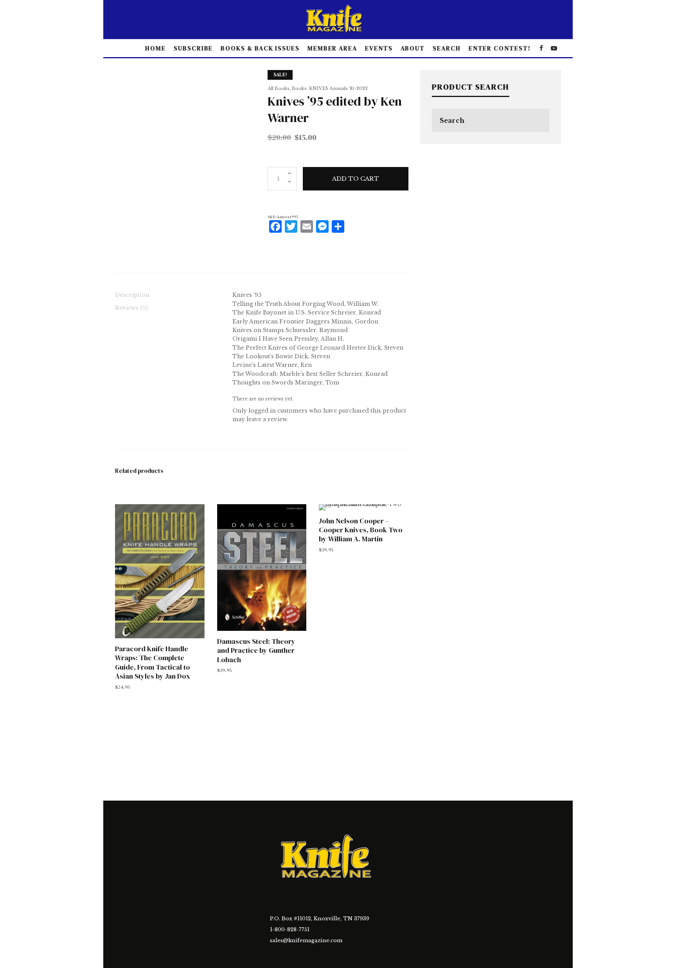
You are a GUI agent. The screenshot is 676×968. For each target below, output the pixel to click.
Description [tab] (132, 294)
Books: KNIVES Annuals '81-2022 (330, 88)
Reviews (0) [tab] (131, 307)
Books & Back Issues (260, 48)
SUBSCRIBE (193, 48)
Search (447, 48)
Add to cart (355, 178)
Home (155, 48)
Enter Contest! (500, 48)
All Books (278, 88)
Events (379, 48)
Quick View (159, 570)
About (413, 48)
